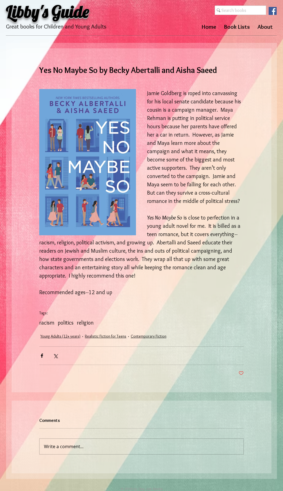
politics (66, 322)
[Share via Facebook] (41, 355)
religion (85, 322)
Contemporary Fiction (148, 336)
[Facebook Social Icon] (273, 11)
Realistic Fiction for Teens (105, 336)
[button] (237, 27)
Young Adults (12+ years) (60, 336)
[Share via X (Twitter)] (55, 355)
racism (46, 322)
